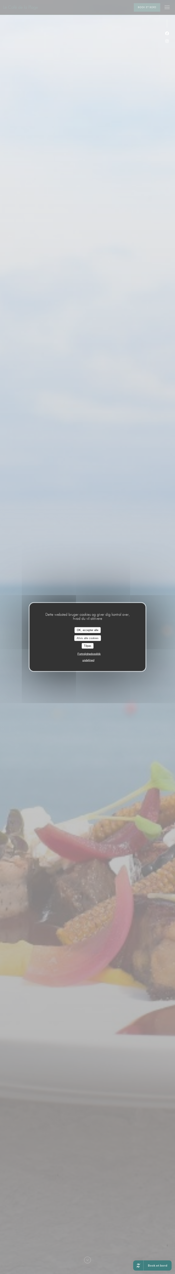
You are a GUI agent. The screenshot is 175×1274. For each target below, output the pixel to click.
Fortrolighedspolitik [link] (89, 653)
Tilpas (87, 645)
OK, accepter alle (87, 630)
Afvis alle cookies (88, 638)
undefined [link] (88, 660)
